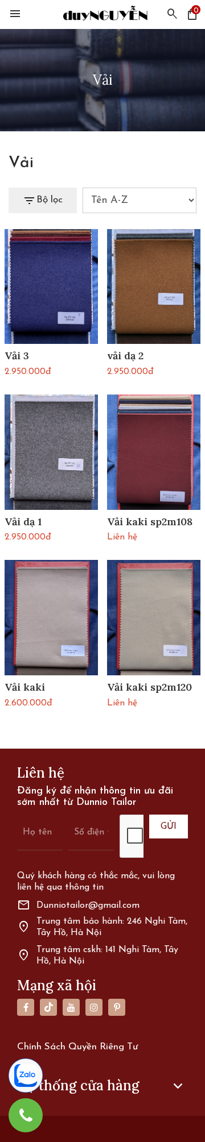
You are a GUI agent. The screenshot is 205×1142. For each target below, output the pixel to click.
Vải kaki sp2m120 (149, 687)
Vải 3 (17, 356)
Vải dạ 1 (23, 522)
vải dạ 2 (125, 356)
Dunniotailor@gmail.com (78, 905)
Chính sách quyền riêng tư (77, 1047)
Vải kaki (25, 687)
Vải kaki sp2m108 (149, 522)
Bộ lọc (43, 201)
